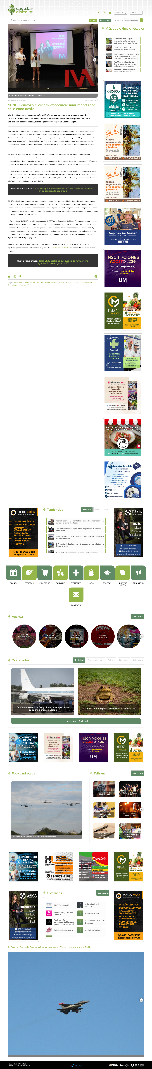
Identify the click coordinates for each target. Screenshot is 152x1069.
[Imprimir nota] (96, 277)
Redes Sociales (51, 282)
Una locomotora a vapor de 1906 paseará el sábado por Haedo (78, 529)
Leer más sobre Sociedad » (76, 721)
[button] (94, 60)
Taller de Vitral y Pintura (130, 835)
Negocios (39, 282)
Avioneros (138, 660)
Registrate (105, 20)
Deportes (123, 660)
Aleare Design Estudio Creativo (63, 913)
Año (106, 509)
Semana (87, 509)
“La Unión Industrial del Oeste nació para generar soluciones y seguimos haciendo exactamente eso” (126, 65)
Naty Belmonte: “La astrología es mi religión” (125, 48)
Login (94, 20)
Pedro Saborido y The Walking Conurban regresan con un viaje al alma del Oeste (80, 521)
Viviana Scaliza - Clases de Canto (130, 814)
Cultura (111, 660)
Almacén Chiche (92, 913)
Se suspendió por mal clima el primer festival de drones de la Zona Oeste (80, 537)
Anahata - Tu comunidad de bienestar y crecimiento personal (64, 922)
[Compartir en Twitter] (9, 277)
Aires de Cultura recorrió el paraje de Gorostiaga (77, 552)
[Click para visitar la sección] (13, 573)
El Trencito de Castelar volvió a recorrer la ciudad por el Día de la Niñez (80, 545)
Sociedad (79, 660)
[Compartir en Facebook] (20, 277)
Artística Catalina (92, 930)
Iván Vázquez (13, 285)
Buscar (119, 13)
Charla (26, 282)
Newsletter (119, 20)
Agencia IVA (24, 285)
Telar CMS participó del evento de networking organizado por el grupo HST (62, 262)
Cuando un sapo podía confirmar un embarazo (109, 708)
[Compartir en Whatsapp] (15, 277)
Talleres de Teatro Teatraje (130, 794)
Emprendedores (96, 660)
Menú (135, 13)
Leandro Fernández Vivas (82, 282)
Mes (97, 509)
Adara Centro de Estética (92, 905)
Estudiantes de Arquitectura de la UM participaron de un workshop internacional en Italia (126, 57)
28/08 (24, 636)
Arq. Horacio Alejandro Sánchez (95, 921)
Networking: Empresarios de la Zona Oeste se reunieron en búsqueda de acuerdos (63, 189)
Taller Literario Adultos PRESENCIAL (104, 835)
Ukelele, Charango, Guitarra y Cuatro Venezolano (104, 814)
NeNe (32, 282)
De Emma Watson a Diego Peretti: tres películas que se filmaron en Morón (43, 708)
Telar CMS (18, 282)
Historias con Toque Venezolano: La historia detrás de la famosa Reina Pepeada (125, 42)
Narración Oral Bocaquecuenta (104, 794)
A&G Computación (62, 905)
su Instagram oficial (60, 248)
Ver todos (138, 616)
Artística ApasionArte (63, 930)
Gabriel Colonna (65, 282)
